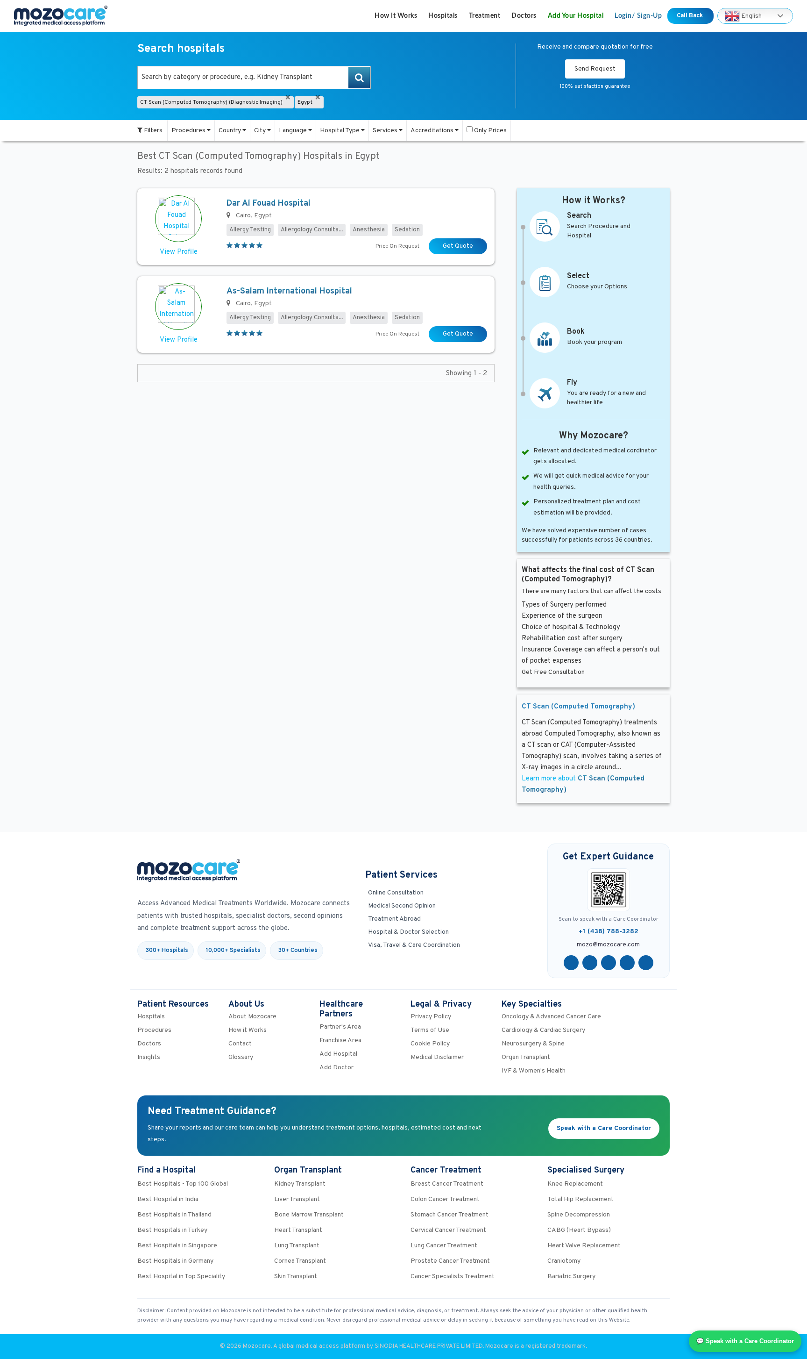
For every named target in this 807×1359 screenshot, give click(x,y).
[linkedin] (627, 962)
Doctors (524, 16)
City (260, 131)
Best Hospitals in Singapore (177, 1246)
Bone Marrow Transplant (309, 1215)
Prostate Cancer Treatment (450, 1261)
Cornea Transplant (300, 1261)
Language (293, 131)
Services (386, 131)
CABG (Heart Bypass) (579, 1230)
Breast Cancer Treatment (447, 1184)
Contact (240, 1044)
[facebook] (571, 962)
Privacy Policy (431, 1017)
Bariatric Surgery (571, 1276)
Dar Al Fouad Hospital (269, 203)
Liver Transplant (297, 1199)
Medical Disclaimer (437, 1057)
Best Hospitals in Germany (175, 1261)
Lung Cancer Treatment (444, 1246)
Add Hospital (338, 1054)
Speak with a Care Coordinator (604, 1128)
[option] (254, 77)
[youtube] (608, 962)
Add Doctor (336, 1068)
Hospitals (443, 16)
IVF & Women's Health (534, 1071)
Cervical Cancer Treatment (448, 1230)
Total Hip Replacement (580, 1199)
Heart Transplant (298, 1230)
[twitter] (589, 962)
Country (230, 131)
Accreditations (433, 131)
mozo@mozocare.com (608, 945)
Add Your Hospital (576, 16)
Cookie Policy (430, 1044)
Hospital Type (340, 131)
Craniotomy (563, 1261)
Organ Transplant (526, 1057)
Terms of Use (430, 1030)
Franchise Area (340, 1040)
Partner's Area (340, 1027)
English (751, 16)
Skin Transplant (295, 1276)
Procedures (189, 131)
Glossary (240, 1057)
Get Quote (458, 246)
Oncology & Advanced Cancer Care (551, 1017)
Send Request (595, 69)
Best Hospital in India (167, 1199)
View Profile (179, 252)
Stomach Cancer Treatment (449, 1215)
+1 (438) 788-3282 (608, 932)
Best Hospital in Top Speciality (181, 1276)
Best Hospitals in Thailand (174, 1215)
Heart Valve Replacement (584, 1246)
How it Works (396, 16)
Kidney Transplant (300, 1184)
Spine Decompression (578, 1215)
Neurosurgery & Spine (533, 1044)
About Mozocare (252, 1017)
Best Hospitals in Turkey (172, 1230)
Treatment (485, 16)
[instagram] (645, 962)
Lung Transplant (296, 1246)
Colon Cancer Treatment (445, 1199)
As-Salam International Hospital (289, 291)
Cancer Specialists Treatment (453, 1276)
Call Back (690, 16)
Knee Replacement (575, 1184)
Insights (148, 1057)
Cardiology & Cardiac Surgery (543, 1030)
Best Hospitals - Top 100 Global (182, 1184)
